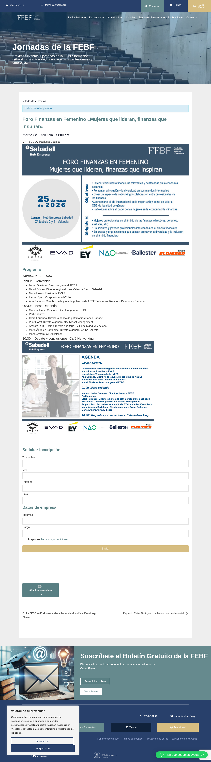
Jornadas (130, 17)
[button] (77, 17)
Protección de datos (157, 738)
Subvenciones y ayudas (184, 738)
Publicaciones (175, 17)
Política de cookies (132, 738)
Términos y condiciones (55, 539)
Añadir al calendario (40, 590)
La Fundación (75, 17)
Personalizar (42, 741)
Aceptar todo (43, 748)
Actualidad (113, 17)
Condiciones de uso (108, 738)
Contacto (191, 17)
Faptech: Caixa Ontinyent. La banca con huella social (154, 613)
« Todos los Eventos (34, 101)
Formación (95, 17)
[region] (43, 730)
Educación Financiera (150, 17)
